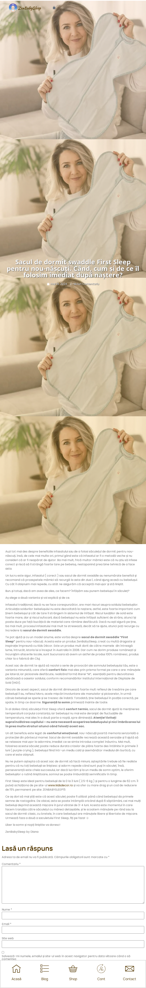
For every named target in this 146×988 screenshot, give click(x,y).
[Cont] (101, 968)
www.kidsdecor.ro (60, 785)
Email (6, 924)
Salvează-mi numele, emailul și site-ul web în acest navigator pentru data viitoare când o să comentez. (66, 958)
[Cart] (54, 7)
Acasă (16, 979)
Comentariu (11, 864)
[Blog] (44, 968)
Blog (44, 979)
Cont (101, 979)
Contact (129, 979)
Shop (73, 979)
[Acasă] (16, 968)
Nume (7, 909)
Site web (8, 938)
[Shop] (73, 968)
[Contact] (129, 968)
